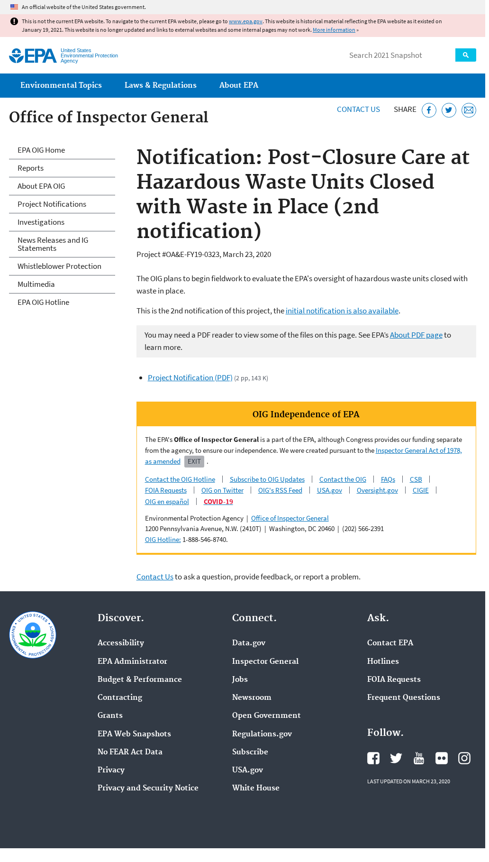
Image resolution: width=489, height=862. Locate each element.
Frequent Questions (403, 698)
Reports (31, 168)
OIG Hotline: (163, 539)
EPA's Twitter (396, 758)
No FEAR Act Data (130, 752)
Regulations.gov (262, 734)
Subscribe (250, 752)
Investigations (41, 222)
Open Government (266, 716)
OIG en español (167, 501)
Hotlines (383, 662)
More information (334, 29)
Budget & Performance (140, 680)
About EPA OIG (41, 186)
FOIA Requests (166, 490)
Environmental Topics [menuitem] (61, 85)
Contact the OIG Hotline (180, 479)
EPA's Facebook (373, 758)
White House (256, 788)
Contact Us (358, 109)
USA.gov (329, 490)
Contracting (120, 698)
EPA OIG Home (41, 150)
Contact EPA (390, 643)
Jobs (240, 680)
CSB (416, 479)
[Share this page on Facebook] (429, 110)
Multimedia (36, 284)
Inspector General (265, 662)
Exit (194, 461)
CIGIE (421, 490)
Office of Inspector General (290, 518)
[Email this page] (469, 110)
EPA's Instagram (464, 758)
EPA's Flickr (441, 758)
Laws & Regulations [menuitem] (161, 85)
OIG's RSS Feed (280, 490)
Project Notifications (52, 204)
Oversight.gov (377, 490)
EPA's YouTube (419, 758)
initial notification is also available (342, 310)
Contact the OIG (342, 479)
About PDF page (416, 335)
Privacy (111, 770)
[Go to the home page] (33, 55)
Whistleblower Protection (59, 266)
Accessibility (121, 643)
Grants (110, 716)
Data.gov (248, 643)
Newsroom (252, 698)
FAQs (388, 479)
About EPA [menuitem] (238, 85)
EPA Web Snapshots (134, 734)
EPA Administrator (132, 662)
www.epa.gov (246, 21)
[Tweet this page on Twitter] (449, 110)
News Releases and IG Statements (53, 244)
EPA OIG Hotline (43, 302)
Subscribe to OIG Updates (267, 479)
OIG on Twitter (222, 490)
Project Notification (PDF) (190, 377)
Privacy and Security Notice (148, 788)
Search (465, 55)
